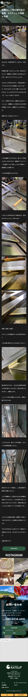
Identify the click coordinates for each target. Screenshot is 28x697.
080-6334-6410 (14, 619)
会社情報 (4, 685)
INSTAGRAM (14, 555)
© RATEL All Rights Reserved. (14, 690)
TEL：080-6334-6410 (14, 675)
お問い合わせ (5, 687)
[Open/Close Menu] (25, 2)
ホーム (3, 682)
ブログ (16, 685)
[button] (14, 548)
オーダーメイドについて (20, 682)
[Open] (7, 565)
